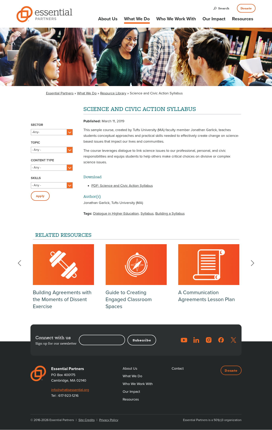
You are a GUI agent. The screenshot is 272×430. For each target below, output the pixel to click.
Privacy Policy (108, 420)
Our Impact (214, 19)
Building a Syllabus (170, 213)
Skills (36, 178)
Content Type (42, 160)
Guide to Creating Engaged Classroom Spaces (129, 299)
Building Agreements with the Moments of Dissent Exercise (62, 299)
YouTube (184, 340)
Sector (37, 125)
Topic (35, 143)
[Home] (44, 15)
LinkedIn (196, 340)
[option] (63, 279)
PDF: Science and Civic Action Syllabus (122, 185)
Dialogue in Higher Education (116, 213)
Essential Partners (59, 93)
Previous (22, 263)
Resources (242, 19)
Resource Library (113, 93)
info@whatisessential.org (70, 390)
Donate (246, 8)
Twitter (233, 340)
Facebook (221, 340)
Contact (178, 368)
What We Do (137, 19)
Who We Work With (176, 19)
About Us (107, 19)
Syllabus (147, 213)
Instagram (208, 340)
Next (250, 263)
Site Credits (86, 420)
